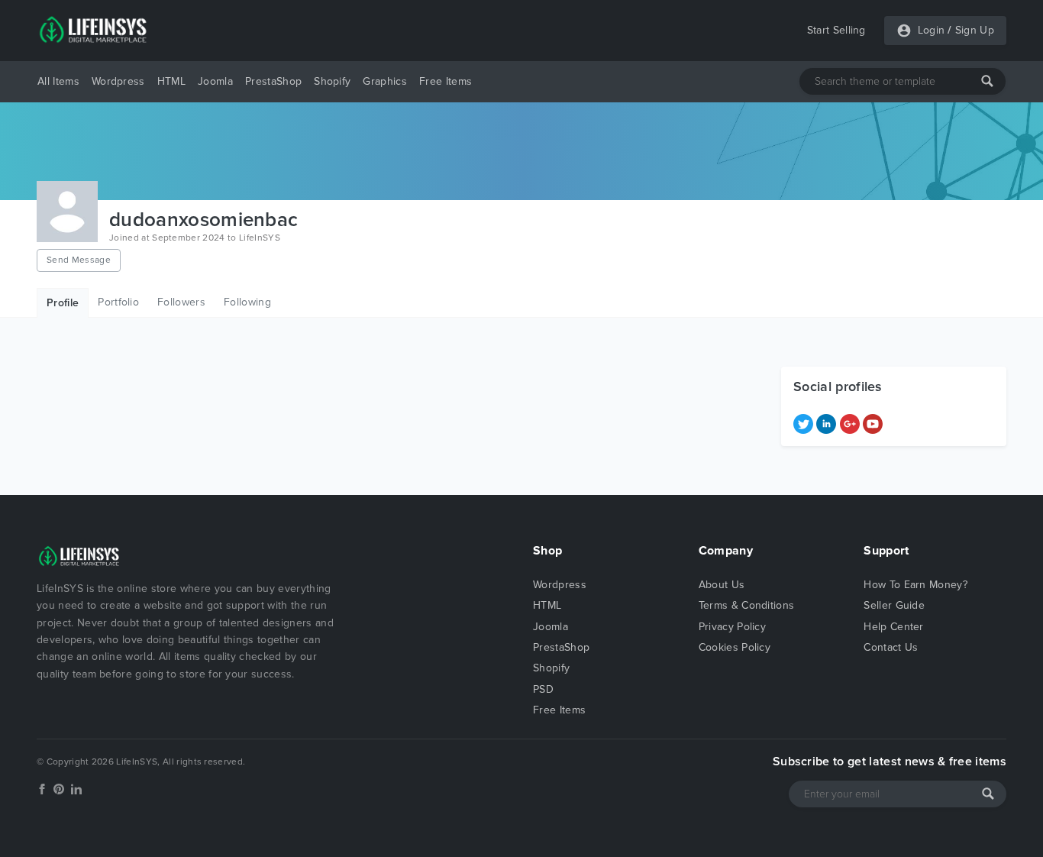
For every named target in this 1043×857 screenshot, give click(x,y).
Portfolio (118, 302)
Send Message (79, 259)
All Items (58, 81)
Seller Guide (894, 605)
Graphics (385, 81)
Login (931, 30)
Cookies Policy (734, 647)
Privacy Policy (732, 626)
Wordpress (118, 81)
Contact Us (891, 647)
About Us (722, 584)
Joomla (215, 81)
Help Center (894, 626)
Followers (181, 302)
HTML (171, 81)
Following (247, 302)
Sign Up (974, 30)
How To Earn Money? (915, 584)
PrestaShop (273, 81)
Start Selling (836, 30)
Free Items (445, 81)
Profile (63, 302)
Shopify (332, 81)
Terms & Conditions (747, 605)
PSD (543, 689)
